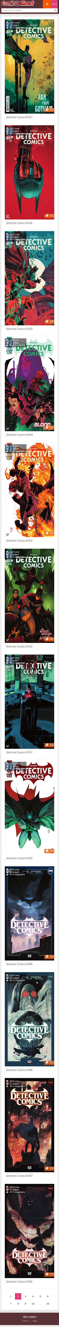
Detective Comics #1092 (19, 646)
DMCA (35, 1321)
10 (33, 1303)
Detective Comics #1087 (19, 1175)
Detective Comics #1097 (19, 117)
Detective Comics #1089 (19, 964)
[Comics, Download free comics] (17, 5)
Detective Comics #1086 (19, 1281)
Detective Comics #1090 (19, 858)
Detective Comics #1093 (19, 540)
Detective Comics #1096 (19, 223)
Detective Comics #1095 (19, 329)
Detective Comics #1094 (19, 434)
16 (47, 1303)
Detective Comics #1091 (19, 752)
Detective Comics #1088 (19, 1070)
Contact (25, 1321)
